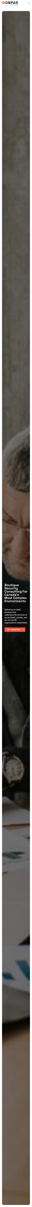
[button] (29, 3)
